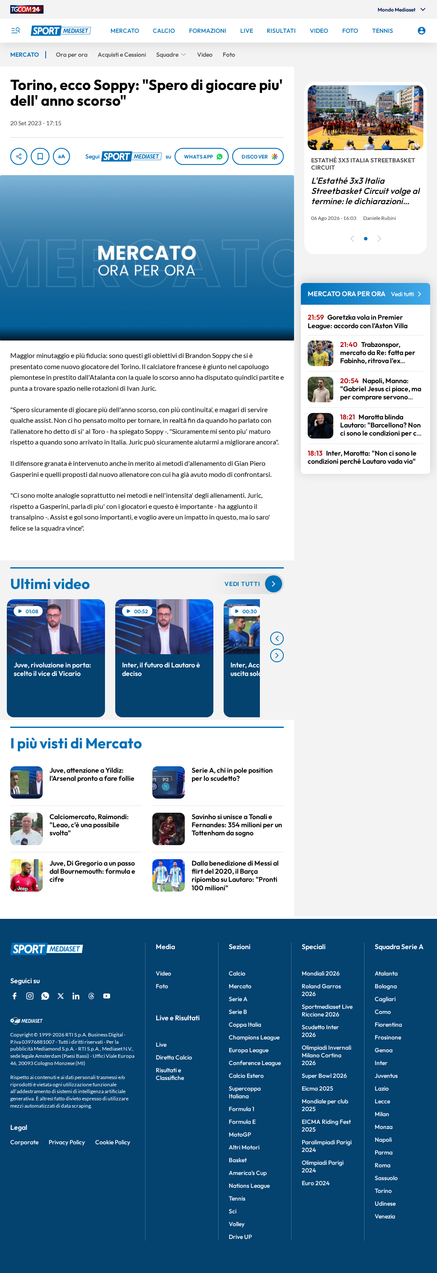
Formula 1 (241, 1109)
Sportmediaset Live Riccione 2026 (327, 1010)
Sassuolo (386, 1178)
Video (163, 973)
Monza (384, 1127)
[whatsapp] (45, 996)
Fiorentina (388, 1024)
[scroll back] (277, 638)
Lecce (382, 1101)
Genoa (384, 1050)
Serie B (238, 1012)
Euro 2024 (315, 1183)
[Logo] (62, 31)
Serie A (238, 999)
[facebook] (14, 996)
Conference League (255, 1063)
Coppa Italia (245, 1024)
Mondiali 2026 (321, 973)
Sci (232, 1211)
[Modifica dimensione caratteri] (61, 156)
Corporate (24, 1142)
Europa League (248, 1050)
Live (161, 1044)
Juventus (386, 1076)
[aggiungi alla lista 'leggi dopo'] (40, 156)
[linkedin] (76, 996)
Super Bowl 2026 (324, 1076)
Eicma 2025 (317, 1088)
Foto (162, 986)
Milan (382, 1114)
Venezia (385, 1216)
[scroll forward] (277, 655)
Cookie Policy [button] (112, 1142)
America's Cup (248, 1173)
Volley (237, 1224)
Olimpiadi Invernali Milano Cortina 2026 (326, 1055)
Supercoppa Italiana (245, 1092)
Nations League (249, 1185)
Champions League (254, 1037)
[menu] (15, 31)
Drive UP (240, 1237)
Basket (238, 1160)
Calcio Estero (246, 1076)
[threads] (91, 996)
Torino (383, 1191)
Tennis (237, 1198)
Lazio (382, 1088)
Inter (381, 1063)
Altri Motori (244, 1147)
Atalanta (386, 973)
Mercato (240, 986)
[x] (60, 996)
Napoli (383, 1139)
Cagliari (385, 999)
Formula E (242, 1122)
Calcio (237, 973)
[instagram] (30, 996)
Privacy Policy (67, 1142)
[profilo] (421, 31)
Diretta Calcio (174, 1057)
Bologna (386, 986)
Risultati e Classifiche (170, 1074)
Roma (382, 1165)
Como (383, 1012)
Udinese (385, 1203)
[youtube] (106, 996)
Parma (384, 1152)
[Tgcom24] (27, 9)
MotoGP (240, 1134)
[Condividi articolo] (18, 156)
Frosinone (388, 1037)
